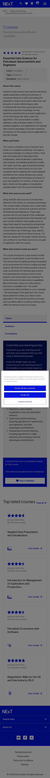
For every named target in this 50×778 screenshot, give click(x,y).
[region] (25, 389)
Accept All (25, 395)
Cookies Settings (25, 401)
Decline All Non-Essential (25, 388)
